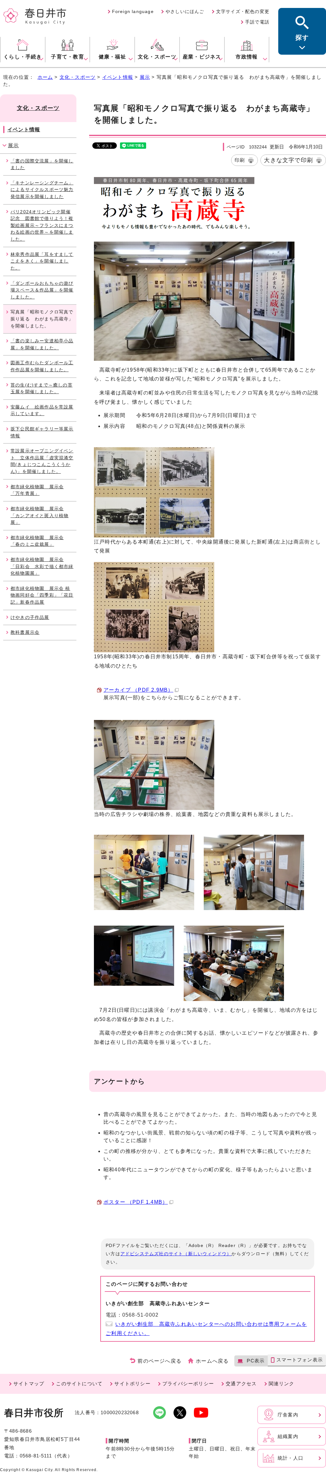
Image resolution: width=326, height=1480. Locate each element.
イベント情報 (117, 77)
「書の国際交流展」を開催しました (42, 164)
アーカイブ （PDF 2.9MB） (138, 690)
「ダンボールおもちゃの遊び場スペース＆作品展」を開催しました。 (42, 290)
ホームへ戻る (212, 1361)
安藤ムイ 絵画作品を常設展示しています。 (42, 410)
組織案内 (288, 1436)
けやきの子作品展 (30, 617)
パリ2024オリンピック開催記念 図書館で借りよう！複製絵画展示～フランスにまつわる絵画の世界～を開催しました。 (42, 225)
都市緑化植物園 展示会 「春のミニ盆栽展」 (37, 541)
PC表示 (256, 1360)
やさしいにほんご (185, 11)
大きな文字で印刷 (288, 160)
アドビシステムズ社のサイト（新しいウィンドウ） (176, 1253)
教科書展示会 (25, 632)
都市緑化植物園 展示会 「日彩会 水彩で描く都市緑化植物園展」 (42, 566)
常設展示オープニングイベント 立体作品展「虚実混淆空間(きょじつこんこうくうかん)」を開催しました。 (42, 461)
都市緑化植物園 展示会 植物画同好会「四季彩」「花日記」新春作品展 (42, 595)
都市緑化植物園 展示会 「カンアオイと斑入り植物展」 (39, 515)
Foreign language (133, 11)
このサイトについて (79, 1383)
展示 (145, 77)
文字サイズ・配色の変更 (242, 11)
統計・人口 (290, 1458)
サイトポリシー (132, 1383)
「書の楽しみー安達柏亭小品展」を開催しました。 (42, 344)
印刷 (240, 160)
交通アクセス (241, 1383)
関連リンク (281, 1383)
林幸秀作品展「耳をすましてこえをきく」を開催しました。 (42, 261)
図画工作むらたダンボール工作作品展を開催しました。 (42, 366)
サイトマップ (28, 1383)
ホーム (45, 77)
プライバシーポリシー (188, 1383)
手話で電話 (257, 21)
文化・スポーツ (78, 77)
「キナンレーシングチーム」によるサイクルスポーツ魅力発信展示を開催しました (42, 189)
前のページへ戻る (159, 1361)
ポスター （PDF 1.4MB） (135, 1202)
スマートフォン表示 (299, 1359)
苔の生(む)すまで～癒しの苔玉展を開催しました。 (42, 388)
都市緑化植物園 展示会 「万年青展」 (37, 490)
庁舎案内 (288, 1414)
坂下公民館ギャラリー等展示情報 (42, 432)
